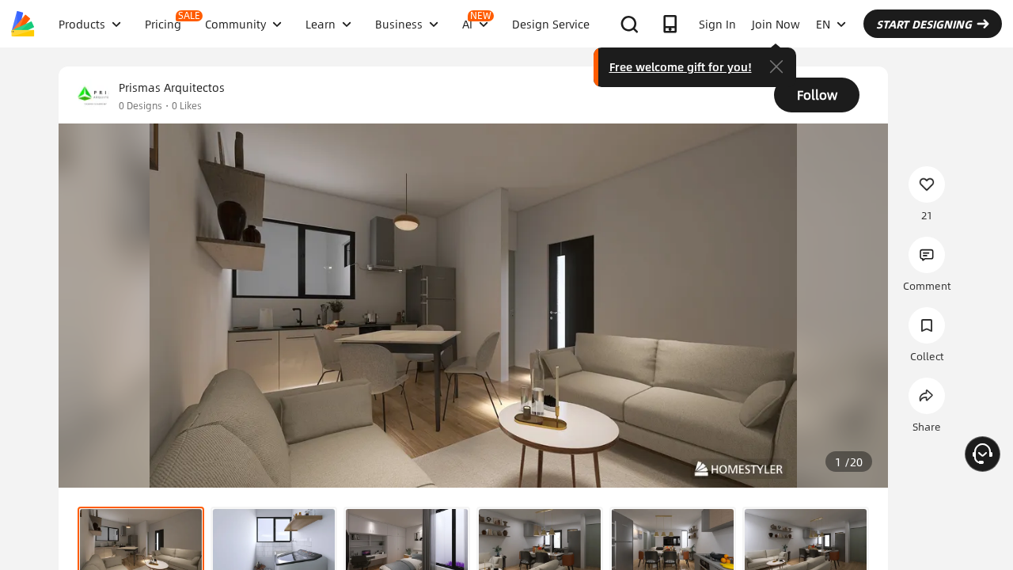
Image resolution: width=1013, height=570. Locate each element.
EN (823, 23)
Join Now (776, 23)
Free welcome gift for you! (680, 66)
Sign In (717, 23)
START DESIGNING (924, 23)
